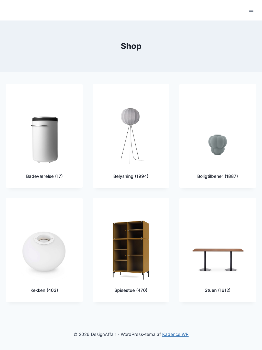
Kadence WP (175, 334)
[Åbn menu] (251, 10)
